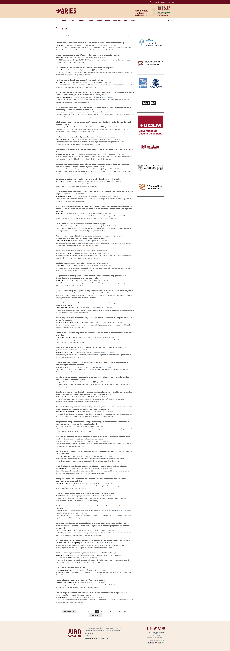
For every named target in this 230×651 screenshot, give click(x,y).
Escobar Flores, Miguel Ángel (64, 226)
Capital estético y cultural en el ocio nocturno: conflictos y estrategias (85, 493)
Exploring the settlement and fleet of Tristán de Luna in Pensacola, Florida (87, 55)
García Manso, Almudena (64, 181)
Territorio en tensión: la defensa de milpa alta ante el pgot (81, 223)
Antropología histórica (76, 57)
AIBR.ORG (163, 2)
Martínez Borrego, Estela (63, 530)
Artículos (72, 21)
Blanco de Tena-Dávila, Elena (65, 154)
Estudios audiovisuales (75, 45)
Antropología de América (86, 555)
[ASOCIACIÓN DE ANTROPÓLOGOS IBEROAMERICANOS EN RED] (75, 633)
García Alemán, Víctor (63, 82)
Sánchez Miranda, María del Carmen (67, 322)
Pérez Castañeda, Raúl (63, 456)
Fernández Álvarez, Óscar (64, 253)
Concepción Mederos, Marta (64, 352)
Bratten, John (60, 57)
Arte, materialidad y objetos (91, 322)
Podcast (82, 21)
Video (114, 45)
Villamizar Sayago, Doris (63, 483)
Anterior (70, 611)
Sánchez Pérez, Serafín (63, 241)
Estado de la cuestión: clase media (70, 568)
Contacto (134, 21)
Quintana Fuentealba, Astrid (64, 555)
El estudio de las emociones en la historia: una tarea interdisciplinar (84, 67)
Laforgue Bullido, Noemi (63, 382)
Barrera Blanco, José (62, 280)
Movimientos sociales (82, 265)
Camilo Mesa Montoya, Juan (64, 112)
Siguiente (94, 615)
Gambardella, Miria (61, 511)
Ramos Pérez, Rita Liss (62, 597)
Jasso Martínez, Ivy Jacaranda (65, 412)
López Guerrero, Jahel (62, 441)
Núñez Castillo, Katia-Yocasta (65, 308)
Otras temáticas (83, 112)
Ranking (99, 21)
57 (125, 611)
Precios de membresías (156, 640)
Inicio (64, 21)
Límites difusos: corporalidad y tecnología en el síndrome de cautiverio (86, 137)
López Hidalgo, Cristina (63, 337)
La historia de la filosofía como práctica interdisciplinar (79, 80)
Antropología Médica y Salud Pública (86, 127)
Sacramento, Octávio (62, 468)
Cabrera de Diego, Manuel (64, 570)
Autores (107, 21)
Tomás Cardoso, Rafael (63, 169)
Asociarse (117, 21)
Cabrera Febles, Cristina (63, 265)
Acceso (171, 2)
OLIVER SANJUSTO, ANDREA (64, 582)
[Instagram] (159, 628)
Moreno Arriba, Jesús (62, 397)
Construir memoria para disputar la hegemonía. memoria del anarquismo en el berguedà (94, 290)
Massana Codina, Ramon (63, 293)
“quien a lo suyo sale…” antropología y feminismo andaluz (80, 580)
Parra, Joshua (60, 426)
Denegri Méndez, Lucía (63, 139)
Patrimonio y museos (82, 367)
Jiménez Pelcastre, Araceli (64, 196)
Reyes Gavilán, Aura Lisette (64, 97)
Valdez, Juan (60, 45)
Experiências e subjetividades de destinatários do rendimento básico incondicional (91, 466)
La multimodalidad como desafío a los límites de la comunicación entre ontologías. (91, 43)
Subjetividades (102, 555)
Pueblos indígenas (79, 397)
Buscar (130, 36)
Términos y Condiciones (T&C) (156, 638)
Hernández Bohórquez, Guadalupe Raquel (69, 543)
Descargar (104, 45)
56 (120, 611)
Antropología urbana (84, 352)
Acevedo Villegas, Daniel (63, 127)
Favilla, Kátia (59, 213)
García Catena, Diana (62, 496)
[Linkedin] (151, 628)
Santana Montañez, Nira (63, 70)
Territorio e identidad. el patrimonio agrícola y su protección (81, 251)
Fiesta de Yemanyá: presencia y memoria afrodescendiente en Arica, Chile (88, 553)
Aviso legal (156, 635)
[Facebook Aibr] (148, 628)
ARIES (125, 21)
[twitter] (155, 628)
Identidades (90, 543)
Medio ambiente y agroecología (87, 196)
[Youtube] (163, 628)
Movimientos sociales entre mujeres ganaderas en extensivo (82, 263)
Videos (90, 21)
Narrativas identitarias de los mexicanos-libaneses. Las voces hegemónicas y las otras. (93, 540)
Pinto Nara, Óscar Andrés (63, 367)
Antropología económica (82, 456)
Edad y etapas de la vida (82, 382)
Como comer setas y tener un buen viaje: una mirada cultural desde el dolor (88, 179)
